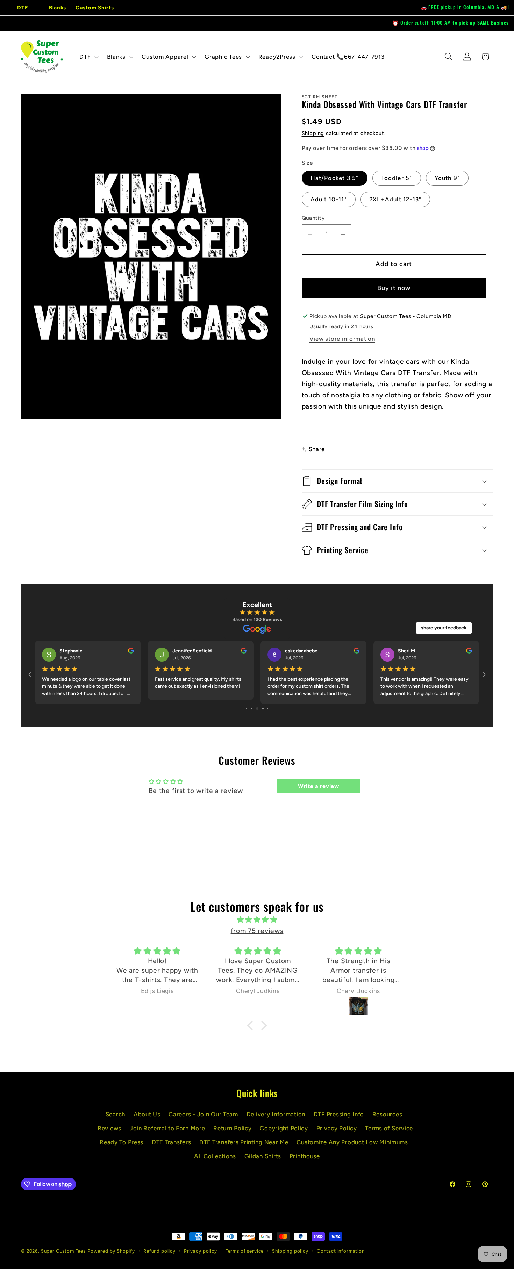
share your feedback (444, 628)
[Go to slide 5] (246, 708)
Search (115, 1114)
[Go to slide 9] (267, 708)
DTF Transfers (171, 1142)
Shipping (313, 133)
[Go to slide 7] (257, 708)
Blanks (57, 8)
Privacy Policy (336, 1128)
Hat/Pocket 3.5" (334, 177)
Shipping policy (290, 1251)
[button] (88, 56)
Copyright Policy (284, 1128)
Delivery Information (276, 1114)
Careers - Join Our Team (203, 1114)
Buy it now (394, 288)
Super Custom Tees (63, 1251)
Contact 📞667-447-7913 (348, 56)
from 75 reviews (257, 931)
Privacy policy (200, 1251)
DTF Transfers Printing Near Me (243, 1142)
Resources (387, 1114)
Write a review (318, 786)
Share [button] (317, 449)
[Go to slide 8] (263, 708)
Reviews (109, 1128)
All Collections (215, 1156)
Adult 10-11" (328, 199)
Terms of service (245, 1251)
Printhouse (305, 1156)
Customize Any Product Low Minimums (352, 1142)
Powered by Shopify (111, 1251)
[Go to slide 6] (251, 708)
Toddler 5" (396, 177)
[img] (257, 919)
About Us (147, 1114)
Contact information (341, 1251)
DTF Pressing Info (339, 1114)
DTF (22, 8)
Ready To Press (121, 1142)
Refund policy (159, 1251)
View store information (342, 338)
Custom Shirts (95, 8)
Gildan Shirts (262, 1156)
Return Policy (232, 1128)
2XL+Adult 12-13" (395, 199)
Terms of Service (389, 1128)
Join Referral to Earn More (167, 1128)
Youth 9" (447, 177)
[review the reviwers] (131, 652)
